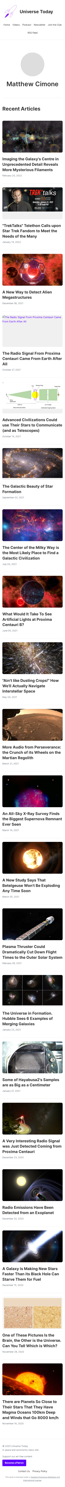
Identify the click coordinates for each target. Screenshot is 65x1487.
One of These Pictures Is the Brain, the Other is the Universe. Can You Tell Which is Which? (31, 1340)
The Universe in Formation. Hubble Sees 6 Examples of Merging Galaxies (27, 1018)
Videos (16, 24)
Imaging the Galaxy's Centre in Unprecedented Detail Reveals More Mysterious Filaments (30, 164)
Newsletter (39, 24)
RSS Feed (33, 32)
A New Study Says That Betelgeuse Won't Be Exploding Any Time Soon (31, 885)
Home (6, 24)
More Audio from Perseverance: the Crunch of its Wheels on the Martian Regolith (31, 752)
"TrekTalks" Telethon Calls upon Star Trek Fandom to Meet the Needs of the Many (31, 231)
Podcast (26, 24)
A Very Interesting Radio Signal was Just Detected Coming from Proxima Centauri (32, 1146)
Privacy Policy (39, 1471)
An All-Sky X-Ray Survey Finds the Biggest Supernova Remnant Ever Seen (32, 819)
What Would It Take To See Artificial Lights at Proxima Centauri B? (27, 619)
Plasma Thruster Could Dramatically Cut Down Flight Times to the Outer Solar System (32, 952)
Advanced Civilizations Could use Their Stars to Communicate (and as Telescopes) (32, 425)
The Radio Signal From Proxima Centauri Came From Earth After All (32, 358)
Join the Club (55, 24)
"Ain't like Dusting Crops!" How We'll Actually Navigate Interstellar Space (30, 685)
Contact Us (24, 1471)
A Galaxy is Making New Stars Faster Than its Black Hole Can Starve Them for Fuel (30, 1274)
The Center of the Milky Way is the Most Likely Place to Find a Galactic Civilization (30, 553)
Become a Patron (14, 1462)
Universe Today (36, 11)
